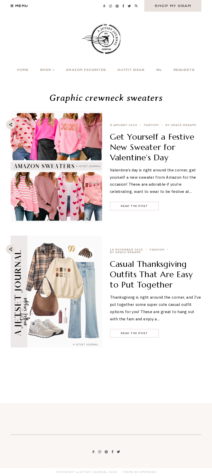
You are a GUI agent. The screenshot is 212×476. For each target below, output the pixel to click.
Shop (45, 70)
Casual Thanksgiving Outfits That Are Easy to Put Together (151, 274)
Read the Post (134, 206)
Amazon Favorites (86, 70)
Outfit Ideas (131, 70)
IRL (159, 70)
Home (22, 70)
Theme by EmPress (139, 472)
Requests (184, 70)
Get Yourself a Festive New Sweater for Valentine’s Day (152, 147)
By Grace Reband (180, 125)
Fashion (151, 125)
